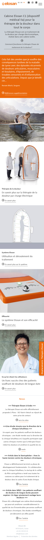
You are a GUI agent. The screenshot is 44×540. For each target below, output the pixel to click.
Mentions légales (12, 536)
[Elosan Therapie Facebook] (30, 2)
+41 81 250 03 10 (22, 531)
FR (24, 2)
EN (21, 2)
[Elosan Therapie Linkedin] (37, 2)
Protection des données (29, 536)
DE (19, 2)
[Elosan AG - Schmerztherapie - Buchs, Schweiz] (9, 3)
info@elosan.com (22, 534)
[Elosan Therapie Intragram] (33, 2)
